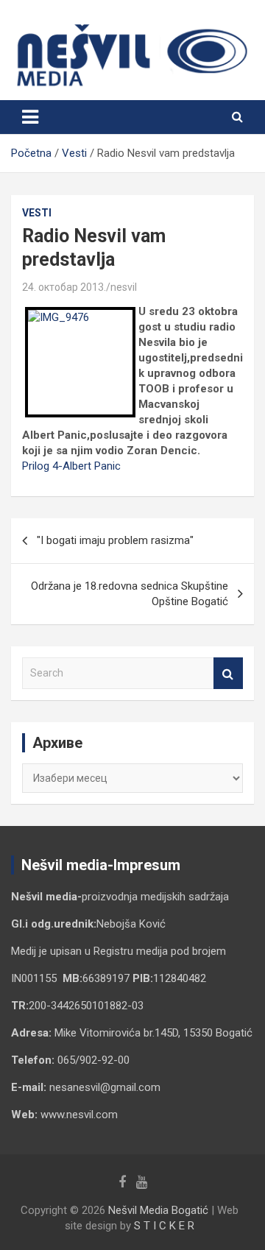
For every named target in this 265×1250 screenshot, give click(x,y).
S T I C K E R (164, 1225)
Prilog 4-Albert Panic (71, 466)
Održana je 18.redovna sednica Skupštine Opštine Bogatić (129, 593)
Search (228, 673)
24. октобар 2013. (64, 287)
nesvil (123, 287)
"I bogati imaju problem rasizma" (115, 540)
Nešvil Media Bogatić (158, 1210)
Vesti (37, 213)
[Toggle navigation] (30, 117)
